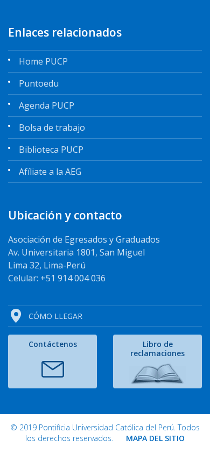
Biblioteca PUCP (51, 149)
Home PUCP (43, 61)
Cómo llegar (55, 316)
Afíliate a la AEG (50, 172)
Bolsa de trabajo (52, 127)
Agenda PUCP (46, 105)
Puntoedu (39, 83)
